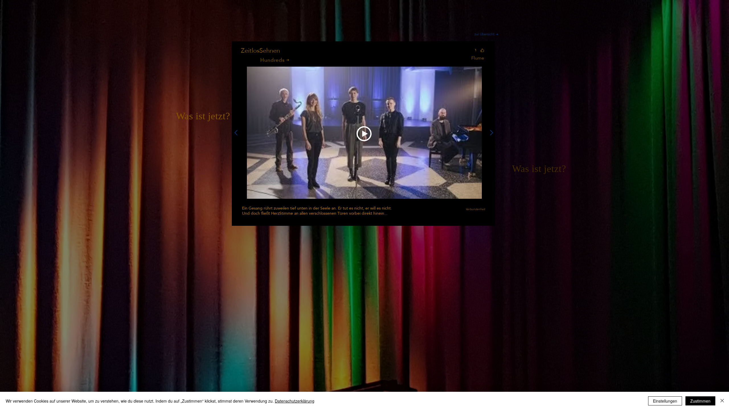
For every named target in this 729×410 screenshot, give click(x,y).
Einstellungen (665, 401)
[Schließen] (722, 400)
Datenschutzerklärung (294, 401)
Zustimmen (700, 401)
